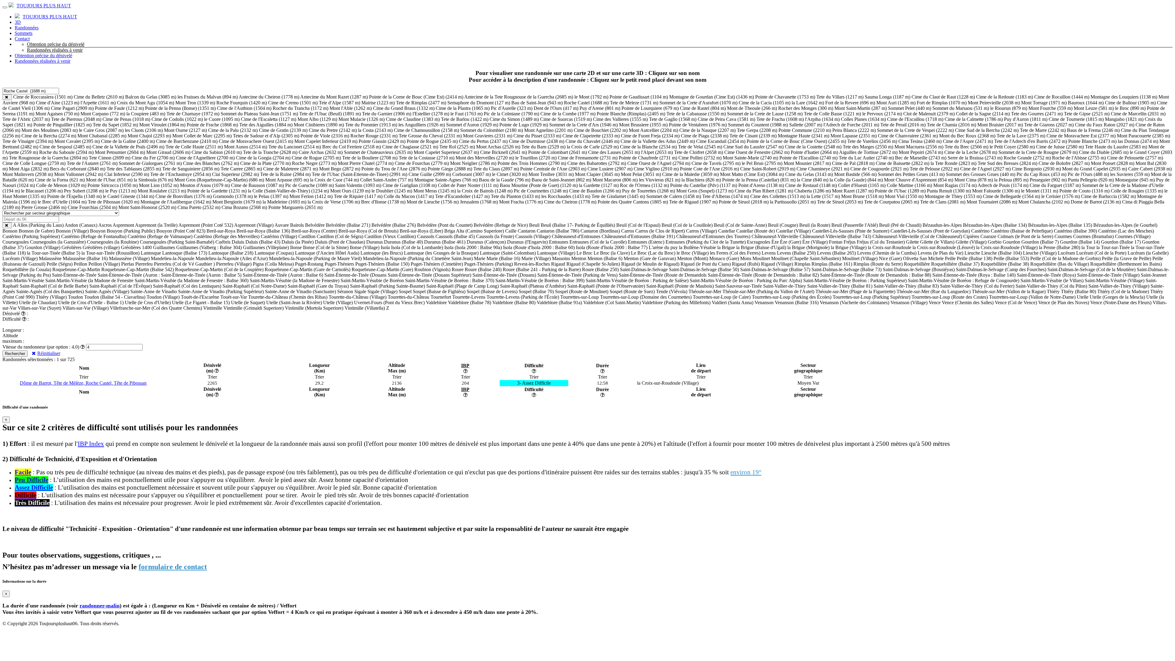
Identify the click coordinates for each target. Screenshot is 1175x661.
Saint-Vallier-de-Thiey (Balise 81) (839, 286)
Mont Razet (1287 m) (853, 190)
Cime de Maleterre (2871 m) (290, 168)
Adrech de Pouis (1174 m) (1003, 185)
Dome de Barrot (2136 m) (1096, 201)
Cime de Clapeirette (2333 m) (591, 135)
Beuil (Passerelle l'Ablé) (854, 225)
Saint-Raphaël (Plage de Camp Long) (462, 286)
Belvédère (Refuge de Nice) (501, 225)
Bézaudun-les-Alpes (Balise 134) (995, 225)
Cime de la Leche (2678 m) (970, 152)
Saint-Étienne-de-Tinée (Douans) (504, 275)
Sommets (23, 33)
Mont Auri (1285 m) (896, 102)
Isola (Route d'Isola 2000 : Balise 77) (611, 247)
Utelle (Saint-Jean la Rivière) (294, 302)
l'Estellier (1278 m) (430, 113)
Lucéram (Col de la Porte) (1101, 253)
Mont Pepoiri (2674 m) (921, 152)
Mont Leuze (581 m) (1094, 108)
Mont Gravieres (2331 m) (487, 135)
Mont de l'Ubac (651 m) (109, 179)
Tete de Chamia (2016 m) (951, 124)
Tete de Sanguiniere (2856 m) (190, 168)
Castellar (726, 230)
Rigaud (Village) (777, 264)
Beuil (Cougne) (783, 225)
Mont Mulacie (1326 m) (361, 119)
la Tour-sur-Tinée (1113, 247)
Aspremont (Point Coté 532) (205, 225)
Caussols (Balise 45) (455, 236)
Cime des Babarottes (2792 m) (596, 163)
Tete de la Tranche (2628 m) (270, 152)
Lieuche (972, 253)
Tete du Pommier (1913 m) (371, 124)
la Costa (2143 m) (375, 130)
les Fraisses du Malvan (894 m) (207, 96)
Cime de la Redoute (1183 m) (1004, 96)
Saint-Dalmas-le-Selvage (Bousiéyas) (919, 269)
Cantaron (526, 230)
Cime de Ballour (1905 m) (1130, 102)
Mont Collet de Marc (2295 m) (202, 135)
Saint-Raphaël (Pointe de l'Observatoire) (606, 286)
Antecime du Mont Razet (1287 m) (334, 96)
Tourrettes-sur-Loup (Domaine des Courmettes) (646, 297)
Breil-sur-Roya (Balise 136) (263, 230)
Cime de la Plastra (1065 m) (463, 108)
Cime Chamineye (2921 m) (822, 168)
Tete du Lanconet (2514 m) (294, 146)
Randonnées (27, 27)
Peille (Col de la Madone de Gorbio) (1065, 258)
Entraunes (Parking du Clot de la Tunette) (706, 242)
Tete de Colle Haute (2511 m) (194, 146)
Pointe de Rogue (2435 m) (432, 141)
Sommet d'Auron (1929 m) (472, 124)
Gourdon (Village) (42, 247)
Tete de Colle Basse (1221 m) (832, 113)
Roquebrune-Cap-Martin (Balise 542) (137, 269)
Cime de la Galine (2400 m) (128, 141)
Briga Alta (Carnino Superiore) (474, 230)
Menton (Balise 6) (605, 258)
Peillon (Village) (104, 264)
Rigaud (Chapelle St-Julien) (593, 264)
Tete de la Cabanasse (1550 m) (696, 113)
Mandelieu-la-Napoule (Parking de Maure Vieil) (315, 258)
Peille (950, 258)
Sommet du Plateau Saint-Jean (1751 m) (259, 113)
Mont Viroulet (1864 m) (162, 124)
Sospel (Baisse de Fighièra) (439, 291)
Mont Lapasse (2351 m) (853, 135)
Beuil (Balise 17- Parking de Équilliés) (578, 225)
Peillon (80, 264)
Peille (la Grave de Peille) (1126, 258)
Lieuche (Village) (1040, 253)
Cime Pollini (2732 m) (700, 157)
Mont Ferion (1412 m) (311, 196)
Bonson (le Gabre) (36, 230)
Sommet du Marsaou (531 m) (960, 108)
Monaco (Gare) (724, 258)
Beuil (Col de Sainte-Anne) (740, 225)
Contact (22, 38)
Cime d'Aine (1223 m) (57, 102)
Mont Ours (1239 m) (350, 190)
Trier (83, 376)
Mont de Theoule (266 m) (752, 108)
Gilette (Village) (971, 242)
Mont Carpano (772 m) (102, 113)
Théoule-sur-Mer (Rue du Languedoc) (934, 291)
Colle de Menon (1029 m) (61, 185)
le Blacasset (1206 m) (42, 190)
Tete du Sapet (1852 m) (115, 124)
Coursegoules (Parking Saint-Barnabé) (177, 242)
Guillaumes (164, 247)
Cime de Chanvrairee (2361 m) (908, 135)
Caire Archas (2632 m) (321, 152)
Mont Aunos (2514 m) (245, 146)
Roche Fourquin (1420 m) (241, 102)
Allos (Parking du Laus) (40, 225)
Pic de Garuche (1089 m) (309, 185)
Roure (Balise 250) (600, 269)
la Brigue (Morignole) (808, 247)
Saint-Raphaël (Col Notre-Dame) (254, 286)
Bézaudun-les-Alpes (942, 225)
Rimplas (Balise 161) (831, 264)
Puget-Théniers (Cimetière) (437, 264)
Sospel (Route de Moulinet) (581, 291)
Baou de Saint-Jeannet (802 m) (561, 179)
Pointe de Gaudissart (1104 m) (639, 96)
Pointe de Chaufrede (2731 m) (648, 157)
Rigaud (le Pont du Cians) (706, 264)
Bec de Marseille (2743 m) (920, 157)
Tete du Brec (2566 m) (966, 146)
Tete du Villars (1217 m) (840, 96)
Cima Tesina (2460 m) (920, 141)
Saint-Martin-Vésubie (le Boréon (372, 280)
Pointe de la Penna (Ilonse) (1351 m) (180, 108)
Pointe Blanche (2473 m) (1092, 141)
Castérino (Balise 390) (1075, 230)
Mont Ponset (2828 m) (1112, 163)
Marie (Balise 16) (503, 258)
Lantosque (151, 253)
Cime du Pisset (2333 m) (537, 135)
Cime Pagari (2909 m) (72, 108)
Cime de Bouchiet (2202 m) (601, 130)
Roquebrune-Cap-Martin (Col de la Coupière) (219, 269)
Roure (458, 269)
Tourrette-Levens (468, 297)
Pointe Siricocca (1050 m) (113, 185)
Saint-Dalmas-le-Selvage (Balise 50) (704, 269)
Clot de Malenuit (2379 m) (929, 113)
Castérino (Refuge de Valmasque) (160, 236)
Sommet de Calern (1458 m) (673, 196)
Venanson (764, 302)
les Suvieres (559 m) (1130, 174)
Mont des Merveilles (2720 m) (485, 157)
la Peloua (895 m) (1011, 179)
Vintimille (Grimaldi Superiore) (253, 308)
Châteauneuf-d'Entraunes (576, 236)
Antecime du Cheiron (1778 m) (269, 96)
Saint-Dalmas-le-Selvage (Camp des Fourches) (1001, 269)
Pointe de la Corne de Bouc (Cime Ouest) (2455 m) (796, 141)
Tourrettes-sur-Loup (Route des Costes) (950, 297)
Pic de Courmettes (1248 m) (541, 190)
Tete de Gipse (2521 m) (1087, 113)
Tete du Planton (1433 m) (515, 196)
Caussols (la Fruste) (495, 236)
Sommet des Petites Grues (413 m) (911, 174)
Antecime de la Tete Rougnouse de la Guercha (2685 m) (518, 96)
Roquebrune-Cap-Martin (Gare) (382, 269)
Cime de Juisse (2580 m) (1060, 146)
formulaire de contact (173, 567)
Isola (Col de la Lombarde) (417, 247)
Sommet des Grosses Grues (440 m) (980, 174)
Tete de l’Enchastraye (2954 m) (180, 174)
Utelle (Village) (338, 302)
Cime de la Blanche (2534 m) (648, 146)
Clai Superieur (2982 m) (235, 174)
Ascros (105, 225)
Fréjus (850, 242)
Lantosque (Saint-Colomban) (508, 253)
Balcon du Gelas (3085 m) (150, 96)
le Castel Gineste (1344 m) (128, 196)
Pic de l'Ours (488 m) (1088, 174)
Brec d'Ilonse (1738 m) (383, 201)
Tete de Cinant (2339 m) (753, 135)
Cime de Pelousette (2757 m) (1135, 157)
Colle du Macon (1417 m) (409, 196)
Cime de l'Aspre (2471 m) (968, 141)
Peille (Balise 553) (1011, 258)
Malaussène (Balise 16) (85, 258)
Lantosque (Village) (556, 253)
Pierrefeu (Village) (234, 264)
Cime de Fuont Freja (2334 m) (650, 135)
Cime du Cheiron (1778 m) (570, 201)
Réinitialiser (48, 353)
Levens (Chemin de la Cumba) (886, 253)
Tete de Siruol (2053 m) (840, 201)
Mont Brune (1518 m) (862, 196)
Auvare (281, 225)
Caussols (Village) (532, 236)
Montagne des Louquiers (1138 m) (1124, 96)
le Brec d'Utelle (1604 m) (62, 201)
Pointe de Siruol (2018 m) (744, 201)
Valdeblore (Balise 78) (469, 302)
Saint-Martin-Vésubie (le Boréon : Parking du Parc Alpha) (746, 280)
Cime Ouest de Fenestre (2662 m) (756, 152)
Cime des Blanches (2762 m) (211, 163)
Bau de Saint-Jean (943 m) (537, 102)
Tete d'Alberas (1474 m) (725, 196)
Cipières (971, 236)
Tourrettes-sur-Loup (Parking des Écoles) (791, 297)
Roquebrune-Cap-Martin (76, 269)
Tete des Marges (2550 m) (868, 146)
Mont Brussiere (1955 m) (643, 124)
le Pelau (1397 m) (271, 196)
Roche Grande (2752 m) (1027, 157)
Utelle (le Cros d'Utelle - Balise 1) (91, 302)
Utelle (1082, 297)
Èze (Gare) (790, 242)
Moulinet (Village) (860, 258)
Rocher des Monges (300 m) (805, 108)
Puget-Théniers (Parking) (488, 264)
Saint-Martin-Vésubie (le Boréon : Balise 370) (449, 280)
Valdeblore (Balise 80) (513, 302)
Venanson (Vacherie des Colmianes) (854, 302)
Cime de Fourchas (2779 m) (422, 163)
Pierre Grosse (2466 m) (43, 207)
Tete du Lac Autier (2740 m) (866, 157)
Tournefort (441, 297)
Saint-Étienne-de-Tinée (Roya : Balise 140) (974, 275)
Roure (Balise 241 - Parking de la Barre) (542, 269)
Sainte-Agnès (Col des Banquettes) (50, 291)
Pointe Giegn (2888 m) (450, 168)
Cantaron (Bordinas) (600, 230)
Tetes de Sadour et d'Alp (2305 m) (266, 135)
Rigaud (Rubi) (746, 264)
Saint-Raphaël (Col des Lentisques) (187, 286)
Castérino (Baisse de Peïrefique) (1022, 230)
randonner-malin (100, 606)
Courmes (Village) (1133, 236)
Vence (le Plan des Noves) (1063, 302)
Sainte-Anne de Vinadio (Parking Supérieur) (221, 291)
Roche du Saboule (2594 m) (66, 152)
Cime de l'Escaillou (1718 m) (915, 119)
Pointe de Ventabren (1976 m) (698, 124)
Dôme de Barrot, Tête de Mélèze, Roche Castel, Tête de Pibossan (83, 383)
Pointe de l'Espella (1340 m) (74, 196)
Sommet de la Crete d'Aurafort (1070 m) (698, 102)
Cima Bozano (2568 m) (244, 207)
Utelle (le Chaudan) (38, 302)
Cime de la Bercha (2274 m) (48, 135)
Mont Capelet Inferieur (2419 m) (325, 141)
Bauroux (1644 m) (1086, 102)
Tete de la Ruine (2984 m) (285, 174)
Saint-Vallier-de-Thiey (784, 286)
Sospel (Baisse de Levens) (492, 291)
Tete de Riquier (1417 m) (358, 196)
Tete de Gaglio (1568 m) (672, 119)
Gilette (912, 242)
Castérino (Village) (279, 236)
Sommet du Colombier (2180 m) (491, 130)
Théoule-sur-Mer (704, 291)
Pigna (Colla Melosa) (273, 264)
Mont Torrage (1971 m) (1044, 102)
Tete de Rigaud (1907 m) (693, 201)
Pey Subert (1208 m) (84, 190)
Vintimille (212, 308)
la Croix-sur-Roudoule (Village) (1007, 247)
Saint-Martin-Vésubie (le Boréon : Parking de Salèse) (637, 280)
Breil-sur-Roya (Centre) (314, 230)
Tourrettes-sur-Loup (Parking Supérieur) (871, 297)
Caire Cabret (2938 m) (1150, 168)
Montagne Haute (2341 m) (803, 135)
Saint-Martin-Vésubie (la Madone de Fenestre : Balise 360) (191, 280)
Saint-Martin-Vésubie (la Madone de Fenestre (89, 280)
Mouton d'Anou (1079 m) (205, 185)
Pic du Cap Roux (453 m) (1041, 174)
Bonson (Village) (72, 230)
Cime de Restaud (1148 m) (811, 185)
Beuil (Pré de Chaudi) (900, 225)
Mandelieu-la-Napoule (172, 258)
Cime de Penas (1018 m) (126, 119)
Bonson (9, 230)
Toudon (75, 297)
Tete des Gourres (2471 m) (1037, 113)
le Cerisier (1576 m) (1060, 196)
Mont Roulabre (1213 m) (162, 190)
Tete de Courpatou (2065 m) (891, 201)
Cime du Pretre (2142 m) (333, 130)
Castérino (980, 230)
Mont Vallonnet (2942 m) (78, 174)
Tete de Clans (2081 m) (942, 201)
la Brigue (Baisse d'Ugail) (761, 247)
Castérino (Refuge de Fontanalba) (93, 236)
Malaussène (50, 258)
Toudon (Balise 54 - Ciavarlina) (114, 297)
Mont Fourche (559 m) (1050, 108)
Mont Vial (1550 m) (904, 196)
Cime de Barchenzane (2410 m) (187, 141)
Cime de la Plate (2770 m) (265, 163)
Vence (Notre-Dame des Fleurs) (1120, 302)
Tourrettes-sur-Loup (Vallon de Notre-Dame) (1032, 297)
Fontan (835, 242)
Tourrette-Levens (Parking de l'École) (523, 297)
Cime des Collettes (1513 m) (777, 196)
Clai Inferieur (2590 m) (126, 174)
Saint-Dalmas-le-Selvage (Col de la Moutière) (1091, 269)
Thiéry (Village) (51, 297)
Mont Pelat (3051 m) (641, 174)
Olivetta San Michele (923, 258)
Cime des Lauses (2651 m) (614, 152)
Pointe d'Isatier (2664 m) (814, 152)
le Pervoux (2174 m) (882, 113)
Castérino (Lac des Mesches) (1126, 230)
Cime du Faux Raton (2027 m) (1104, 124)
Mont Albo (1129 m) (317, 119)
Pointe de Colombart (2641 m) (557, 152)
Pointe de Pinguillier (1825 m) (62, 124)
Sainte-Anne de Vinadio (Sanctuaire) (300, 291)
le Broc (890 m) (1130, 108)
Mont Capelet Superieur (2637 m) (446, 152)
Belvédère (315, 225)
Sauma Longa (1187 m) (887, 96)
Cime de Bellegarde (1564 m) (1011, 196)
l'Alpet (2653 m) (657, 152)
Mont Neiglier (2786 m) (473, 163)
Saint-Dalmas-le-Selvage (644, 269)
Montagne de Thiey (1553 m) (953, 196)
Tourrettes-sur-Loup (579, 297)
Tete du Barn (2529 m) (543, 146)
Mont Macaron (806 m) (615, 179)
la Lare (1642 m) (808, 102)
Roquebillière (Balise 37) (955, 264)
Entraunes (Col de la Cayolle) (598, 242)
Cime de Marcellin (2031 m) (1138, 113)
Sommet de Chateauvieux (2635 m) (378, 152)
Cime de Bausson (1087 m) (257, 185)
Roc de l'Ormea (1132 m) (644, 185)
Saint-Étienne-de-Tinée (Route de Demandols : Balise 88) (875, 275)
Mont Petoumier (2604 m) (120, 152)
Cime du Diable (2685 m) (1103, 152)
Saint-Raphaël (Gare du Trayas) (318, 286)
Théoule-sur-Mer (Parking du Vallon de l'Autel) (768, 291)
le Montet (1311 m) (1039, 190)
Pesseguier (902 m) (1048, 179)
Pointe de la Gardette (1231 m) (217, 190)
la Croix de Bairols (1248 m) (485, 190)
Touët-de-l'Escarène (200, 297)
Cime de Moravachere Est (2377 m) (1081, 135)
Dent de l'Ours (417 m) (556, 108)
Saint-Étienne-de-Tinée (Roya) (1046, 275)
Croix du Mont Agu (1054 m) (145, 102)
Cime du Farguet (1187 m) (1055, 185)
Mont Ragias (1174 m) (955, 185)
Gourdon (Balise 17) (1121, 242)
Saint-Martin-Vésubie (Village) (1114, 280)
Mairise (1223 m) (378, 102)
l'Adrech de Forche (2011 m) (851, 124)
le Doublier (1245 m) (391, 190)
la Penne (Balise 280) (1059, 247)
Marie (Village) (536, 258)
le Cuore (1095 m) (222, 119)
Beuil (534, 225)
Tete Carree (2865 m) (241, 168)
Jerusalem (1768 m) (479, 201)
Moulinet (761, 258)
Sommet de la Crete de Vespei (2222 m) (915, 130)
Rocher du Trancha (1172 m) (300, 108)
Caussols (425, 236)
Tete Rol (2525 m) (457, 146)
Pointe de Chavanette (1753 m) (785, 96)
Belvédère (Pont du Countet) (444, 225)
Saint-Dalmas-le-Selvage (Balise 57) (775, 269)
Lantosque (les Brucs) (381, 253)
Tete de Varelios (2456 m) (872, 141)
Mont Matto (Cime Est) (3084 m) (752, 174)
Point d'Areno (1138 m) (761, 185)
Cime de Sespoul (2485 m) (65, 146)
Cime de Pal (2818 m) (853, 163)
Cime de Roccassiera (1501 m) (43, 96)
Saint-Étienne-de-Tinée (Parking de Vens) (577, 275)
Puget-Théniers (339, 264)
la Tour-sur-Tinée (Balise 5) (53, 253)
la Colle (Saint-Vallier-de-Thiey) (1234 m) (288, 190)
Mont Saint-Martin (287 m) (860, 108)
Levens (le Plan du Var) (940, 253)
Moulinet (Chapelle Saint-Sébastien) (806, 258)
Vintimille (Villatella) (365, 308)
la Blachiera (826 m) (701, 179)
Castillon (306, 236)
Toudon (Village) (163, 297)
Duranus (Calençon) (486, 242)
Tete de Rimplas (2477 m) (421, 102)
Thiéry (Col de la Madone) (1123, 291)
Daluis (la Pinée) (298, 242)
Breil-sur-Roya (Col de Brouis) (368, 230)
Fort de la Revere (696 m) (850, 102)
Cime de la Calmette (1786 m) (974, 119)
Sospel (405, 291)
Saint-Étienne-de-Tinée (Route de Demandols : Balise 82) (763, 275)
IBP (465, 365)
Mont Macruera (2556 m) (918, 146)
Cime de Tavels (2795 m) (716, 163)
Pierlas (127, 264)
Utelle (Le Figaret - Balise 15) (201, 302)
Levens (769, 253)
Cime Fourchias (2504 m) (92, 207)
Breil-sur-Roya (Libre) (421, 230)
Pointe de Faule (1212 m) (119, 108)
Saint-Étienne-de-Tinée (74, 275)
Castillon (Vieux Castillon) (390, 236)
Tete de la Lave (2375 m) (1021, 135)
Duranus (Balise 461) (444, 242)
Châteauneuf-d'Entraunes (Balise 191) (638, 236)
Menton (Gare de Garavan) (650, 258)
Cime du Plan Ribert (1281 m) (764, 190)
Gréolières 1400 (136, 247)
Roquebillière (917, 264)
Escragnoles (758, 242)
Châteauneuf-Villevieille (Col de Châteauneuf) (917, 236)
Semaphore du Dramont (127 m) (478, 102)
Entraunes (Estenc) (646, 242)
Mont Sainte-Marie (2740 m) (750, 157)
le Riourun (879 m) (1008, 108)
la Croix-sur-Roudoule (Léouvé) (943, 247)
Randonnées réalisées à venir (55, 50)
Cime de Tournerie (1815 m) (1076, 119)
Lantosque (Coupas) (274, 253)
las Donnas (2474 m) (1138, 141)
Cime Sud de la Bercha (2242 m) (987, 130)
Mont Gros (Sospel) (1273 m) (704, 190)
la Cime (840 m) (812, 179)
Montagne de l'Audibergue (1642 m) (175, 201)
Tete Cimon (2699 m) (109, 157)
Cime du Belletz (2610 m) (99, 96)
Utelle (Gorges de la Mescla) (1117, 297)
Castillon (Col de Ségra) (340, 236)
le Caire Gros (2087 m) (101, 130)
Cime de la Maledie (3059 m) (690, 174)
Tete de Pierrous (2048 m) (76, 119)
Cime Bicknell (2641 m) (503, 152)
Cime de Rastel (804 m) (703, 108)
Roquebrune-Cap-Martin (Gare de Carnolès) (307, 269)
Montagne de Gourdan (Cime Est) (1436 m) (711, 96)
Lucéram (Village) (20, 258)
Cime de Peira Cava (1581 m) (726, 119)
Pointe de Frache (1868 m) (212, 124)
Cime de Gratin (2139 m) (283, 130)
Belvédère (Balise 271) (348, 225)
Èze (775, 242)
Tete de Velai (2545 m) (700, 146)
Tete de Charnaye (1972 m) (192, 113)
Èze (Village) (815, 242)
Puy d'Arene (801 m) (600, 108)
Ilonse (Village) (364, 247)
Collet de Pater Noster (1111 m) (468, 185)
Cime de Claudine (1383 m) (413, 119)
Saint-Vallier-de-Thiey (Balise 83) (906, 286)
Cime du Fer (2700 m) (153, 157)
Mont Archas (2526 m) (498, 146)
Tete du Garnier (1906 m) (386, 113)
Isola (385, 247)
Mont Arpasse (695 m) (287, 179)
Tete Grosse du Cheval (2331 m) (430, 135)
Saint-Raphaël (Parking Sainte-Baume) (387, 286)
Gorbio (995, 242)
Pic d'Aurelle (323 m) (511, 108)
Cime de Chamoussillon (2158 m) (426, 130)
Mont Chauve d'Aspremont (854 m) (918, 179)
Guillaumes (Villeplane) (266, 247)
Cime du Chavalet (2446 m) (592, 141)
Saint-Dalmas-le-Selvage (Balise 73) (846, 269)
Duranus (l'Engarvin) (527, 242)
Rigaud (558, 264)
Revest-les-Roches (532, 264)
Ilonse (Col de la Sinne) (326, 247)
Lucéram (1066, 253)
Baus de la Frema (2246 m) (1093, 130)
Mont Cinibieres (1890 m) (319, 124)
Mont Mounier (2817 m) (807, 163)
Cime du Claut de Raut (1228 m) (943, 96)
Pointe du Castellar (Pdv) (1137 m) (703, 185)
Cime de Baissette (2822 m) (902, 163)
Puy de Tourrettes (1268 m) (648, 190)
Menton (578, 258)
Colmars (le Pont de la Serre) (1025, 236)
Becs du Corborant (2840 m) (77, 168)
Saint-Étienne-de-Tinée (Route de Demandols (663, 275)
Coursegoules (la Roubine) (113, 242)
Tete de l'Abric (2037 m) (26, 119)
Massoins (561, 258)
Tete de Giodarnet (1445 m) (618, 196)
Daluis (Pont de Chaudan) (340, 242)
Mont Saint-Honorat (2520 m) (147, 207)
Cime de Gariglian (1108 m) (409, 185)
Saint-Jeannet (1153, 275)
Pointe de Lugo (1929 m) (523, 124)
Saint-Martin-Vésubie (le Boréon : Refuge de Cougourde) (963, 280)
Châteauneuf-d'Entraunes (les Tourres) (713, 236)
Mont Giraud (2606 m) (168, 152)
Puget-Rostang (309, 264)
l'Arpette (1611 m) (98, 102)
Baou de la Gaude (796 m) (504, 179)
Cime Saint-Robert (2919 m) (767, 168)
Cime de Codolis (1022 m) (177, 119)
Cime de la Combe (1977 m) (567, 113)
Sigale (360, 291)
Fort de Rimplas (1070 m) (942, 102)
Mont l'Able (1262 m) (351, 108)
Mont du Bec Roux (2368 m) (967, 135)
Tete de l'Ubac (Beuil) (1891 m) (330, 113)
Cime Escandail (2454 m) (720, 141)
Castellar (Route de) (755, 230)
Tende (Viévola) (671, 291)
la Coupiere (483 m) (145, 113)
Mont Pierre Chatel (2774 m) (366, 163)
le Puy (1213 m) (120, 190)
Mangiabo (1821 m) (1124, 119)
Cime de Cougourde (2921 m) (879, 168)
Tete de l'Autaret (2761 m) (92, 163)
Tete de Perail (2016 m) (903, 124)
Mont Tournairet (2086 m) (992, 201)
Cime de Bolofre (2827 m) (1064, 163)
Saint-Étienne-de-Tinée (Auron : (129, 275)
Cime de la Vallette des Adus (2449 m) (658, 141)
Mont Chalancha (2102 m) (1043, 201)
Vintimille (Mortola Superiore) (314, 308)
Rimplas (802, 264)
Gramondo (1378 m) (233, 196)
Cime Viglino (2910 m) (656, 168)
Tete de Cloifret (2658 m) (698, 152)
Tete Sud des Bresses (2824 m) (1007, 163)
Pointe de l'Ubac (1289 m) (900, 190)
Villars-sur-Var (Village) (85, 308)
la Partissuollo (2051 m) (793, 201)
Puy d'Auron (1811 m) (1025, 119)
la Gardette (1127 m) (599, 185)
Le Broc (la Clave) (612, 253)
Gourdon (1011, 242)
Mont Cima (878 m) (973, 179)
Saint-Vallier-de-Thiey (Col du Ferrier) (977, 286)
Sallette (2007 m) (805, 124)
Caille (511, 230)
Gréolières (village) (101, 247)
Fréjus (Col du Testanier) (881, 242)
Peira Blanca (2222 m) (854, 130)
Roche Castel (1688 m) (586, 102)
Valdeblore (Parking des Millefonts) (676, 302)
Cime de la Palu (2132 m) (233, 130)
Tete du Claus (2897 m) (496, 168)
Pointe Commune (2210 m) (804, 130)
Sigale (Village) (382, 291)
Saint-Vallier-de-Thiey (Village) (1118, 286)
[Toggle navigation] (4, 7)
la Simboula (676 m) (153, 179)
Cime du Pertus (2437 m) (483, 141)
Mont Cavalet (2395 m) (77, 141)
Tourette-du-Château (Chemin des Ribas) (287, 297)
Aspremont (123, 225)
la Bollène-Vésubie (697, 247)
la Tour (1088, 247)
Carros (627, 230)
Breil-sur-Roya (221, 230)
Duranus (374, 242)
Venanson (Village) (908, 302)
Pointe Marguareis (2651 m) (295, 207)
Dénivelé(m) (212, 368)
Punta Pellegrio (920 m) (1091, 179)
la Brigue (726, 247)
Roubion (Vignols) (432, 269)
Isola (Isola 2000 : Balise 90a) (473, 247)
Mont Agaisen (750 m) (57, 113)
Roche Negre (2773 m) (314, 163)
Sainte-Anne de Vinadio (153, 291)
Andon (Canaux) (81, 225)
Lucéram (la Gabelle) (1148, 253)
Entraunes (558, 242)
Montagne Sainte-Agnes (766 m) (446, 179)
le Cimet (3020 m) (509, 174)
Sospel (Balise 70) (536, 291)
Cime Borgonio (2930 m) (1036, 168)
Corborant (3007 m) (471, 174)
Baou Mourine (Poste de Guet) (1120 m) (539, 185)
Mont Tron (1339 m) (195, 102)
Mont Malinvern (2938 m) (27, 174)
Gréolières (71, 247)
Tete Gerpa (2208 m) (757, 130)
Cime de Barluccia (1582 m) (1108, 196)
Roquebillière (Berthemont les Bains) (1126, 264)
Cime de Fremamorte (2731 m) (587, 157)
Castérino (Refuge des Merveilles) (226, 236)
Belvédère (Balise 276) (393, 225)
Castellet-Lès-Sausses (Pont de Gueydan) (930, 230)
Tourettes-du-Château (408, 297)
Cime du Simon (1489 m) (514, 119)
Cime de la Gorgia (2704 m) (263, 157)
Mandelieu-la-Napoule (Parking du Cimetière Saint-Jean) (418, 258)
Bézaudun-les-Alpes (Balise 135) (1060, 225)
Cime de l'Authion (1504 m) (244, 108)
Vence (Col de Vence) (1016, 302)
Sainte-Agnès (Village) (107, 291)
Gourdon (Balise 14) (1080, 242)
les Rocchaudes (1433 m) (565, 196)
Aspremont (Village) (254, 225)
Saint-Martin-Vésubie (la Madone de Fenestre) (294, 280)
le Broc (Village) (693, 253)
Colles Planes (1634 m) (863, 119)
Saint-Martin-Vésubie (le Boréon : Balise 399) (539, 280)
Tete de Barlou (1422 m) (464, 119)
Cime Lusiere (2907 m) (610, 168)
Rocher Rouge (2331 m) (373, 135)
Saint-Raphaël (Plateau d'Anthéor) (533, 286)
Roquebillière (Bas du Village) (1059, 264)
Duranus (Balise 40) (403, 242)
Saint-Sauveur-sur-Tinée (738, 286)
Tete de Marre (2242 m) (1043, 130)
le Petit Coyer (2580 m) (1012, 146)
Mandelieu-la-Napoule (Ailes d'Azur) (232, 258)
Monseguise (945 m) (1135, 179)
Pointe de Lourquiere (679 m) (650, 108)
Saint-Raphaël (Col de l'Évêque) (120, 286)
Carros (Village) (701, 230)
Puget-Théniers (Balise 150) (382, 264)
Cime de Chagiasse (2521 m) (410, 146)
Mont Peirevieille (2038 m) (994, 102)
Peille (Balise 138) (974, 258)
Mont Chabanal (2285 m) (101, 135)
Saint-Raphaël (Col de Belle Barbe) (54, 286)
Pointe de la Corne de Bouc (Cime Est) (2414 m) (416, 96)
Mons (745, 258)
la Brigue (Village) (849, 247)
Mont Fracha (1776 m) (521, 201)
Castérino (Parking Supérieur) (31, 236)
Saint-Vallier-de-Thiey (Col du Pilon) (1051, 286)
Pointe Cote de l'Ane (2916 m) (709, 168)
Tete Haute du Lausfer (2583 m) (1116, 146)
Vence (935, 302)
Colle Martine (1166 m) (909, 185)
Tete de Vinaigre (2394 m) (27, 141)
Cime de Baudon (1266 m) (595, 190)
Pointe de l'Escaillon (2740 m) (808, 157)
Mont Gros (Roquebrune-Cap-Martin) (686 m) (219, 179)
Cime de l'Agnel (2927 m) (985, 168)
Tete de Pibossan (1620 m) (113, 201)
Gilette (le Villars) (937, 242)
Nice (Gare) (890, 258)
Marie (479, 258)
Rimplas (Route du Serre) (878, 264)
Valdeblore (436, 302)
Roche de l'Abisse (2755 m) (1079, 157)
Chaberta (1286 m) (812, 190)
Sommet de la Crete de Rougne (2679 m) (1038, 152)
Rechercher (15, 353)
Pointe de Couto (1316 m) (1084, 190)
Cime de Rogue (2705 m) (316, 157)
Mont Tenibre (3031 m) (551, 174)
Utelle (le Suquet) (248, 302)
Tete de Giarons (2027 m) (1049, 124)
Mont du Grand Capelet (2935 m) (1094, 168)
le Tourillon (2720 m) (536, 157)
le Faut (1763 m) (466, 113)
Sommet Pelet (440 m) (909, 108)
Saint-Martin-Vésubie (23, 280)
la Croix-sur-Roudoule (889, 247)
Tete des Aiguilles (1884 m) (266, 124)
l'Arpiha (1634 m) (822, 119)
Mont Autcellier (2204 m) (653, 130)
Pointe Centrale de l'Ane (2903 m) (553, 168)
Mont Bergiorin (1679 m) (236, 201)
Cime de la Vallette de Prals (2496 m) (128, 146)
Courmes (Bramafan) (1093, 236)
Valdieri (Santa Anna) (732, 302)
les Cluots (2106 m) (144, 130)
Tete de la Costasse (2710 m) (426, 157)
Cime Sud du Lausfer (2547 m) (753, 146)
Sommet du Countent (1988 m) (758, 124)
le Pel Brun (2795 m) (762, 163)
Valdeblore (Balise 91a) (559, 302)
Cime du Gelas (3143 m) (809, 174)
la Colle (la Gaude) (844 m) (856, 179)
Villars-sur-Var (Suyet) (39, 308)
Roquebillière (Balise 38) (1005, 264)
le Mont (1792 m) (591, 96)
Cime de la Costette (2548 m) (813, 146)
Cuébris (222, 242)
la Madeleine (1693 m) (284, 201)
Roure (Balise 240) (483, 269)
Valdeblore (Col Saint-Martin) (612, 302)
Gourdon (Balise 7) (1040, 242)
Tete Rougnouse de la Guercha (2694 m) (48, 157)
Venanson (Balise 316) (797, 302)
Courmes (1063, 236)
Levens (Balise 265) (836, 253)
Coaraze (988, 236)
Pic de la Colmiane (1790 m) (511, 113)
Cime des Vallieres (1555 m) (620, 119)
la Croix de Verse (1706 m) (334, 201)
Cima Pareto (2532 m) (198, 207)
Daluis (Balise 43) (262, 242)
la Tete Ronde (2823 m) (953, 163)
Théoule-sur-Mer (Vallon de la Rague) (1009, 291)
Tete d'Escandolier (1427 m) (462, 196)
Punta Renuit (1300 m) (949, 190)
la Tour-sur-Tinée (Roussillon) (110, 253)
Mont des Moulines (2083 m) (49, 130)
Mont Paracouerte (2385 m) (1143, 135)
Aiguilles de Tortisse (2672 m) (868, 152)
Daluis (238, 242)
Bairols (297, 225)
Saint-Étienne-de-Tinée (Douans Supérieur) (429, 275)
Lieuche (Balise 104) (1001, 253)
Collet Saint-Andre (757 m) (386, 179)
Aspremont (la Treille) (156, 225)
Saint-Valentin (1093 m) (358, 185)
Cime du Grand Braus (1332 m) (404, 108)
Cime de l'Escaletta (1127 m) (268, 119)
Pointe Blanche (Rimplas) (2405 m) (631, 113)
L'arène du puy (663, 247)
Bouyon (98, 230)
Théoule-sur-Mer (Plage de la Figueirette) (855, 291)
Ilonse (296, 247)
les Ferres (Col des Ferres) (735, 253)
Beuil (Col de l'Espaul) (638, 225)
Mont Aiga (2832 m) (29, 168)
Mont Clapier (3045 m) (597, 174)
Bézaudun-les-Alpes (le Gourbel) (1125, 225)
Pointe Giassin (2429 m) (382, 141)
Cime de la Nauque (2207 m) (707, 130)
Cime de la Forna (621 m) (60, 179)
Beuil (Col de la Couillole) (687, 225)
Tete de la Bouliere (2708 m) (369, 157)
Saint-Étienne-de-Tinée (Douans (355, 275)
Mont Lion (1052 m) (159, 185)
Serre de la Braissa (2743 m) (975, 157)
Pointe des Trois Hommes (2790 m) (532, 163)
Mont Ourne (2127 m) (185, 130)
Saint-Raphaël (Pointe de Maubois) (680, 286)
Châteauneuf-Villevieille (775, 236)
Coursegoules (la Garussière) (58, 242)
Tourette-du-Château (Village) (357, 297)
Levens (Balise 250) (796, 253)
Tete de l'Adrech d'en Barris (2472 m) (1030, 141)
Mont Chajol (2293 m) (149, 135)
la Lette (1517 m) (823, 196)
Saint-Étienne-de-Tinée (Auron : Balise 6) (283, 275)
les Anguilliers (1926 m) (421, 124)
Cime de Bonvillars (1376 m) (183, 196)
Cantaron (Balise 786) (558, 230)
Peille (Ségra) (60, 264)
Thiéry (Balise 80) (1078, 291)
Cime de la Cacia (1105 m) (764, 102)
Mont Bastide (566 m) (855, 174)
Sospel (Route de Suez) (632, 291)
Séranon (345, 291)
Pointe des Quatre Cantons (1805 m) (633, 201)
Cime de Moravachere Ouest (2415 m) (256, 141)
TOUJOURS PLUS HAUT (44, 5)
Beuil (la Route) (814, 225)
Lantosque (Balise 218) (230, 253)
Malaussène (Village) (129, 258)
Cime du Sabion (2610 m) (217, 152)
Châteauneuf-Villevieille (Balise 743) (835, 236)
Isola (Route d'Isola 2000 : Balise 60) (539, 247)
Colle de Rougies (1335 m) (1137, 190)
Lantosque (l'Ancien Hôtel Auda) (327, 253)
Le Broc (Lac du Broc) (653, 253)
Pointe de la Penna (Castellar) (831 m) (759, 179)
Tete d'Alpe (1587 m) (339, 102)
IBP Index (91, 443)
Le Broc (584, 253)
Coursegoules (15, 242)
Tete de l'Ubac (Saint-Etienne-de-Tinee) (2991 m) (359, 174)
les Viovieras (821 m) (659, 179)
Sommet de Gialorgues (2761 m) (150, 163)
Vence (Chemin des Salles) (968, 302)
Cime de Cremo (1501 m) (293, 102)
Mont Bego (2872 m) (339, 168)
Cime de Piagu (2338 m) (704, 135)
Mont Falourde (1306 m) (996, 190)
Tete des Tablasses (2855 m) (133, 168)
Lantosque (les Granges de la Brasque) (441, 253)
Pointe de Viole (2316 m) (324, 135)
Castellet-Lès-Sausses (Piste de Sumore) (850, 230)
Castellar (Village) (793, 230)
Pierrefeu (144, 264)
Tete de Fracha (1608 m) (780, 119)
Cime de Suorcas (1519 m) (566, 119)
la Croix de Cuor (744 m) (334, 179)
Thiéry (1053, 291)
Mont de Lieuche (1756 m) (433, 201)
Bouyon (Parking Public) (131, 230)
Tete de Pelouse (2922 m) (934, 168)
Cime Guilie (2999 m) (429, 174)
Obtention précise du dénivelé (55, 44)
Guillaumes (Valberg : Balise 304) (209, 247)
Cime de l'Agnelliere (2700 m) (205, 157)
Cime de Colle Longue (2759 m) (33, 163)
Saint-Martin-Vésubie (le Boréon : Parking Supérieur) (855, 280)
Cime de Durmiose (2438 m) (536, 141)
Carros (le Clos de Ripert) (660, 230)
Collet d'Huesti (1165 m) (862, 185)
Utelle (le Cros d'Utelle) (148, 302)
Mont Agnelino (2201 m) (548, 130)
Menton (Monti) (692, 258)
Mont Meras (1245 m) (434, 190)
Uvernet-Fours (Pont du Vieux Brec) (389, 302)
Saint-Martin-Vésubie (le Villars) (1052, 280)
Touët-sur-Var (233, 297)
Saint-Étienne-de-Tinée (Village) (1108, 275)
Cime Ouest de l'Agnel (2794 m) (658, 163)
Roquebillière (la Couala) (26, 269)
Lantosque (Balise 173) (184, 253)
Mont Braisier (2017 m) (1000, 124)
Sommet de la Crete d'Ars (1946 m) (583, 124)
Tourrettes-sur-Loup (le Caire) (722, 297)
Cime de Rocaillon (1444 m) (1061, 96)
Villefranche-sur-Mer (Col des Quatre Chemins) (156, 308)
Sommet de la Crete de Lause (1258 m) (765, 113)
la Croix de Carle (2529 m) (593, 146)
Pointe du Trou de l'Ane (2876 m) (394, 168)
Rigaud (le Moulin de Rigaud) (650, 264)
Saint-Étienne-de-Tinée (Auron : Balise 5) (201, 275)
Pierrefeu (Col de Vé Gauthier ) (184, 264)
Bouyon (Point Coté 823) (180, 230)
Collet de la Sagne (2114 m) (983, 113)
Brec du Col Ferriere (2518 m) (351, 146)
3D (18, 22)
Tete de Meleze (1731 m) (634, 102)
